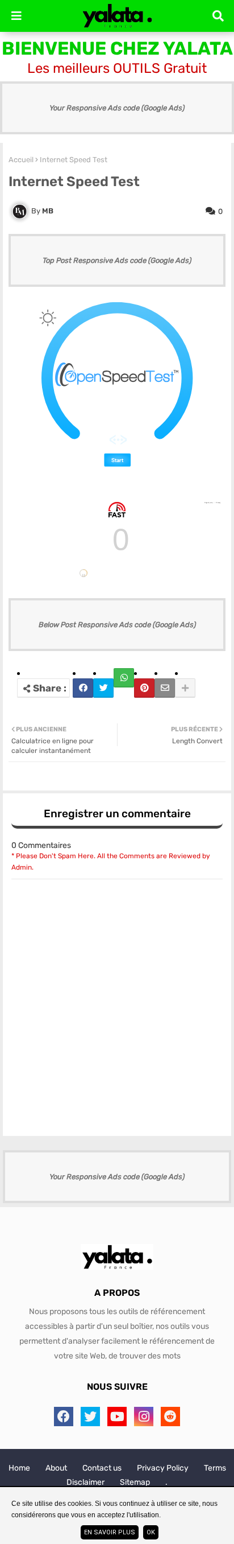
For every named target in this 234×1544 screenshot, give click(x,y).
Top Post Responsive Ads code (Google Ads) (117, 260)
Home (19, 1468)
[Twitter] (103, 688)
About (56, 1468)
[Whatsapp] (124, 677)
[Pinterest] (144, 688)
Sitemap (135, 1482)
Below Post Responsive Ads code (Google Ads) (117, 624)
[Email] (164, 688)
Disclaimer (85, 1482)
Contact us (102, 1468)
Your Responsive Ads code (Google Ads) (117, 108)
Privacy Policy (163, 1468)
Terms (215, 1468)
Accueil (21, 159)
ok (151, 1532)
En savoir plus (109, 1532)
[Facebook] (83, 688)
